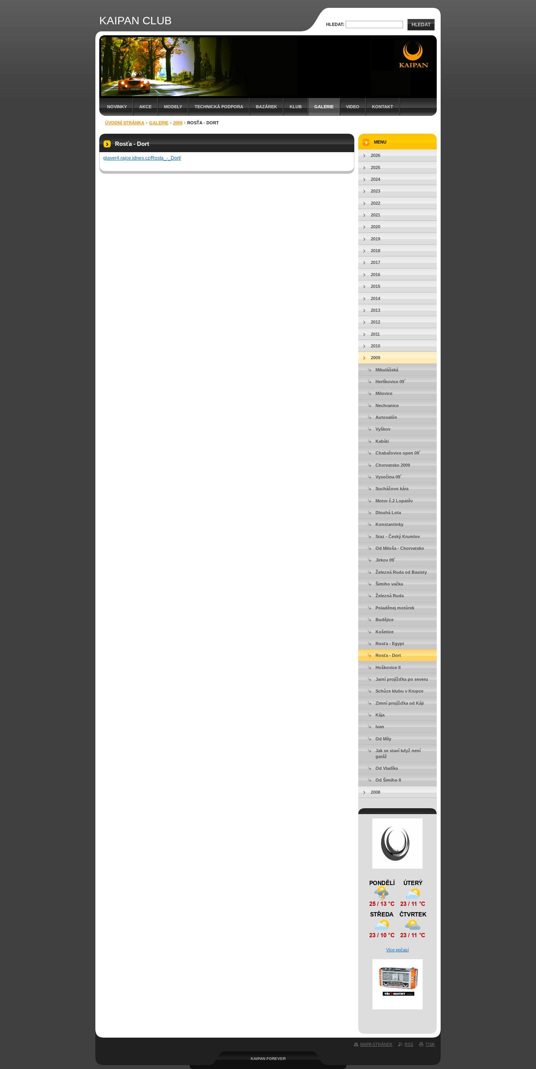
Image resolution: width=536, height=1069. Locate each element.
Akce (145, 106)
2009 (177, 122)
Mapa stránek (376, 1044)
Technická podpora (219, 106)
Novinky (117, 106)
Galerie (324, 106)
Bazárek (266, 106)
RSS (409, 1044)
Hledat (421, 24)
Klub (296, 106)
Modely (173, 106)
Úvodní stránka (124, 122)
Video (352, 106)
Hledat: (335, 24)
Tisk (430, 1044)
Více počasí (397, 949)
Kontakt (382, 106)
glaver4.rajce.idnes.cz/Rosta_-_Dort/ (142, 158)
